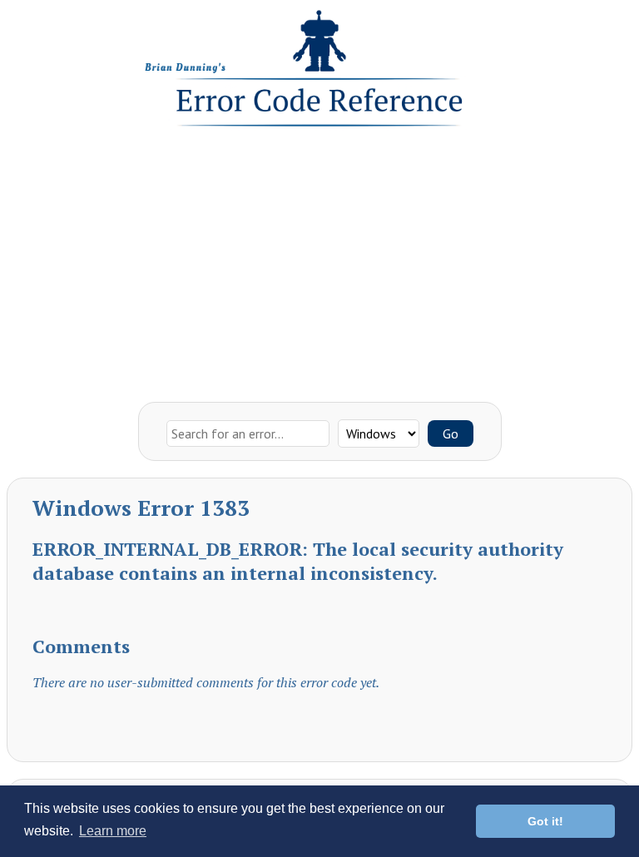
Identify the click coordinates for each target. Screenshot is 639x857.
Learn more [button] (112, 831)
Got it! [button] (545, 821)
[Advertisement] (319, 260)
